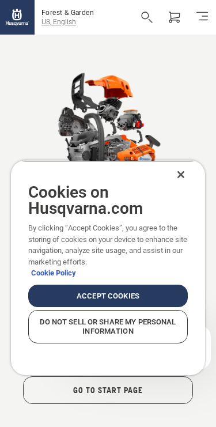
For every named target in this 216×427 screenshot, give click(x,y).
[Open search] (147, 17)
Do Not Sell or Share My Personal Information (108, 326)
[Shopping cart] (174, 17)
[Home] (17, 17)
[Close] (180, 174)
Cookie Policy (53, 273)
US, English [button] (58, 22)
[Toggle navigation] (202, 17)
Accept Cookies (108, 296)
